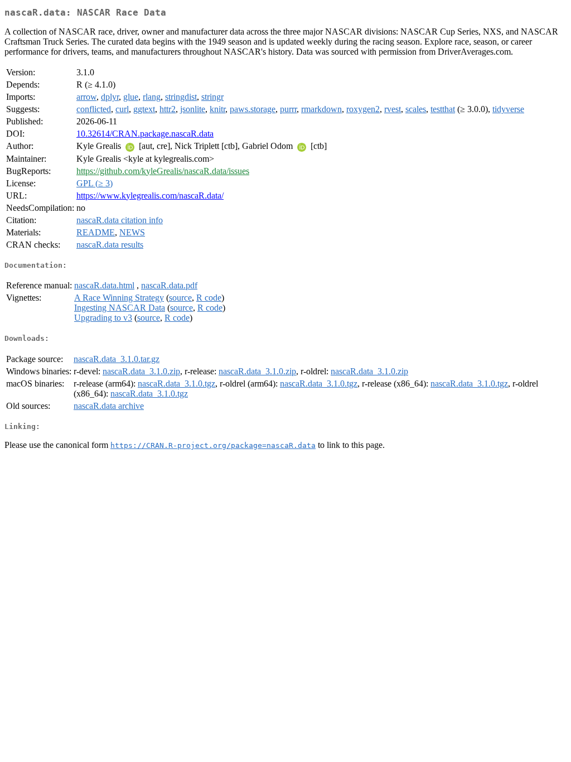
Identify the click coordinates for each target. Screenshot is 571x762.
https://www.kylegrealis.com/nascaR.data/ (150, 195)
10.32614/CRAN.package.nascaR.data (145, 133)
